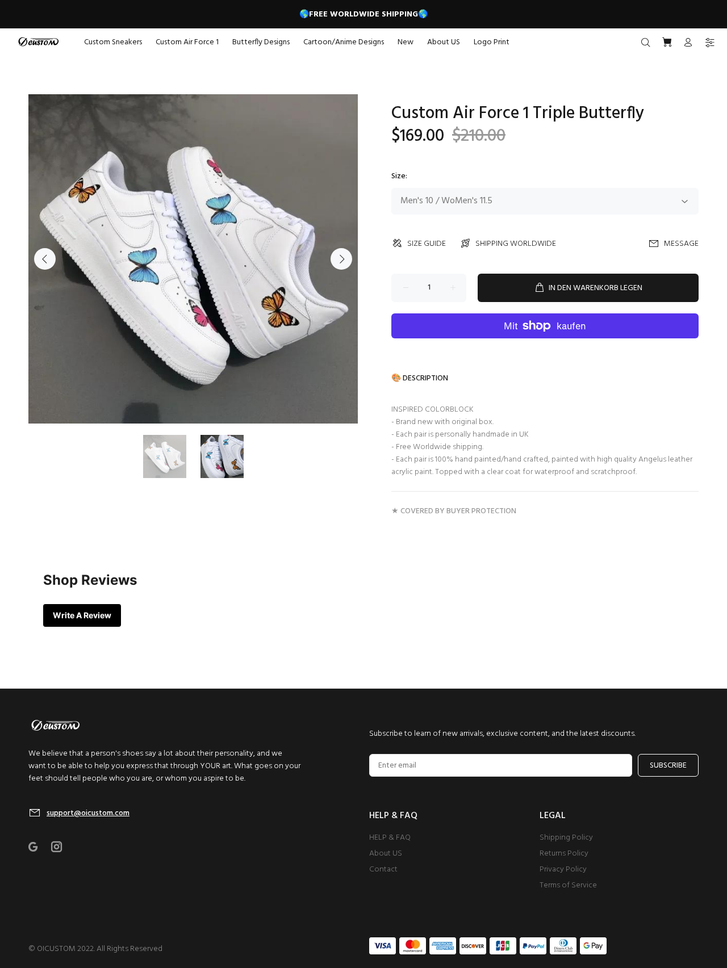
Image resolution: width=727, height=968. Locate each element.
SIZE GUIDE (426, 243)
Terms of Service (568, 885)
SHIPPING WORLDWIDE (515, 243)
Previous (45, 259)
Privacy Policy (563, 869)
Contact (383, 869)
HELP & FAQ (390, 837)
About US (385, 853)
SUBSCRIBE (668, 765)
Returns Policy (564, 853)
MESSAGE (681, 243)
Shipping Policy (566, 837)
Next (341, 259)
